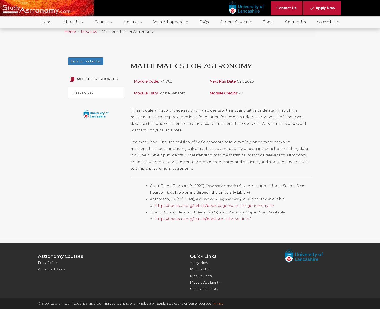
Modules (131, 22)
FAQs (204, 22)
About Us (72, 22)
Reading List (83, 92)
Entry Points (47, 263)
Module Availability (205, 283)
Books (268, 22)
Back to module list (85, 61)
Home (47, 22)
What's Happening (170, 22)
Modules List (200, 269)
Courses (102, 22)
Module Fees (201, 276)
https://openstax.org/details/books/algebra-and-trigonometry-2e (214, 206)
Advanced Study (51, 269)
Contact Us (295, 22)
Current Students (236, 22)
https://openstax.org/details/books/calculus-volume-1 (203, 219)
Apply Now (199, 263)
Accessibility (328, 22)
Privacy (218, 303)
